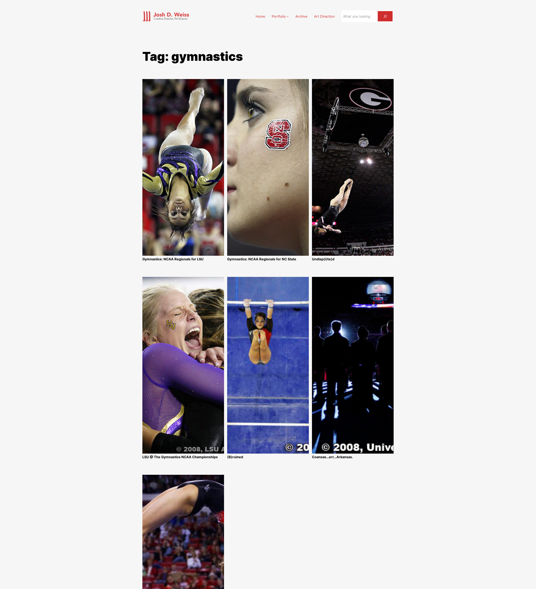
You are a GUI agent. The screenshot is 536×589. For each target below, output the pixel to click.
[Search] (385, 16)
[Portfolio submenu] (288, 16)
